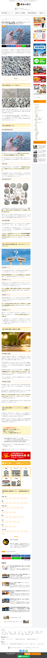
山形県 (22, 498)
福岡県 (3, 531)
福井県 (14, 507)
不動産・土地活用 (38, 119)
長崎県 (11, 531)
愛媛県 (3, 526)
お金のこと (37, 111)
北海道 (3, 498)
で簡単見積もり (23, 656)
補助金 (36, 138)
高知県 (11, 526)
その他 (16, 478)
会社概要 (3, 639)
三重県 (11, 512)
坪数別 (36, 114)
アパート (16, 468)
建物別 (36, 116)
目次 (15, 78)
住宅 (6, 468)
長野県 (22, 507)
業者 (36, 135)
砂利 (9, 551)
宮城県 (14, 498)
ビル (26, 468)
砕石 (11, 551)
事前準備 (37, 132)
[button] (28, 46)
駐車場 (14, 551)
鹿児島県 (26, 531)
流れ (36, 137)
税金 (36, 128)
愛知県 (3, 512)
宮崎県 (22, 531)
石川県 (11, 507)
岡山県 (3, 521)
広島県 (7, 521)
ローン (36, 113)
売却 (36, 120)
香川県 (7, 526)
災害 (36, 108)
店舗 (6, 478)
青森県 (7, 498)
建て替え (37, 107)
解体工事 (4, 551)
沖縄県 (3, 533)
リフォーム (37, 105)
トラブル (37, 131)
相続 (35, 125)
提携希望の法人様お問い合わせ (20, 639)
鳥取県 (11, 521)
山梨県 (18, 507)
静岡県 (14, 512)
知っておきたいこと (39, 110)
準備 (36, 126)
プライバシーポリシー (10, 639)
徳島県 (14, 526)
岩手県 (11, 498)
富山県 (7, 507)
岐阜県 (7, 512)
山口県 (18, 521)
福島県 (26, 498)
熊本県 (14, 531)
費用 (36, 123)
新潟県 (3, 507)
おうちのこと (37, 104)
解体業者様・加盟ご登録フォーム (32, 639)
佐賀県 (7, 531)
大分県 (18, 531)
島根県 (14, 521)
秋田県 (18, 498)
